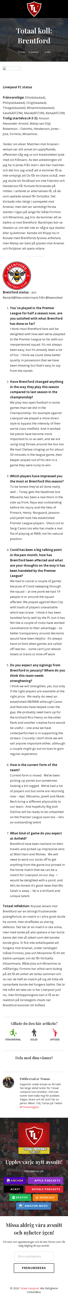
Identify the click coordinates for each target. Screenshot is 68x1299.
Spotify (21, 1197)
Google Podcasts (45, 1189)
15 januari (33, 52)
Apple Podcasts (46, 1180)
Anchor (16, 1180)
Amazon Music (36, 1205)
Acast (15, 1189)
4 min (48, 52)
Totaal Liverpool (29, 1288)
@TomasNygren (29, 1107)
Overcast (46, 1197)
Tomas (21, 52)
